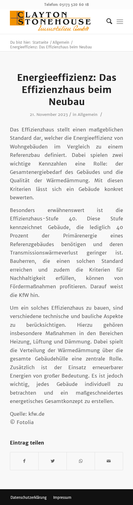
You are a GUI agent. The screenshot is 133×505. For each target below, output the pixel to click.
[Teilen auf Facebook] (24, 461)
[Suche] (106, 21)
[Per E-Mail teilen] (109, 461)
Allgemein (87, 114)
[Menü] (120, 21)
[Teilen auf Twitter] (52, 461)
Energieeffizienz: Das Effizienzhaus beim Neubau (66, 90)
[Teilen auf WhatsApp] (81, 461)
